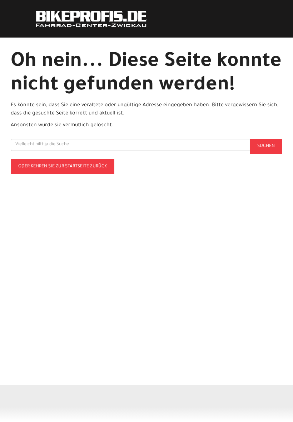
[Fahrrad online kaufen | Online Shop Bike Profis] (91, 19)
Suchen (266, 146)
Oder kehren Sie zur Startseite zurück (62, 166)
